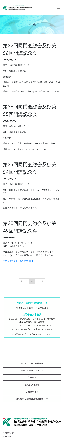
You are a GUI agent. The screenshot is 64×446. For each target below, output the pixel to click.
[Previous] (26, 281)
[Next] (37, 281)
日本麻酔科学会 (32, 392)
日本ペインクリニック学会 (32, 370)
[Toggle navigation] (58, 7)
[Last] (42, 281)
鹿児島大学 (32, 377)
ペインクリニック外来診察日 (32, 363)
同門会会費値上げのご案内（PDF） (19, 261)
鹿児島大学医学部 (32, 385)
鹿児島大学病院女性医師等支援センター (32, 399)
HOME (8, 436)
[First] (21, 281)
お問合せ (9, 433)
